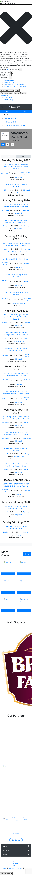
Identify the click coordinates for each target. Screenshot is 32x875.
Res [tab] (23, 156)
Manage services (9, 82)
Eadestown (27, 438)
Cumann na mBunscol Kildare (15, 125)
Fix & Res (8, 111)
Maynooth (4, 173)
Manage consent (6, 874)
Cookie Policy (8, 97)
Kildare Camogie (10, 118)
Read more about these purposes (15, 86)
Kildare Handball (10, 122)
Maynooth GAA (19, 213)
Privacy (11, 868)
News (24, 111)
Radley (18, 535)
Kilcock (26, 422)
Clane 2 (27, 281)
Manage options (9, 80)
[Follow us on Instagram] (17, 833)
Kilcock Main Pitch (19, 341)
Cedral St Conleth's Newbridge (18, 252)
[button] (16, 27)
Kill (5, 190)
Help (5, 868)
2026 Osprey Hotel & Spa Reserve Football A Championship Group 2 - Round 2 (16, 166)
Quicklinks (6, 850)
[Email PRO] (14, 833)
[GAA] (5, 819)
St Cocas (5, 338)
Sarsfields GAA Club (19, 303)
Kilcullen (19, 494)
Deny (17, 90)
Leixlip (5, 532)
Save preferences (20, 93)
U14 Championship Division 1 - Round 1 (16, 259)
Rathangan (26, 512)
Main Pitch (18, 229)
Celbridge (27, 322)
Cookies (19, 868)
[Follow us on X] (16, 833)
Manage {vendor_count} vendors (14, 84)
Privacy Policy (8, 100)
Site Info (6, 854)
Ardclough (18, 267)
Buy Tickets (16, 840)
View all (27, 554)
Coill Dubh (26, 210)
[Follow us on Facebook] (15, 833)
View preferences (6, 93)
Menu (5, 846)
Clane (5, 226)
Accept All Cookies (7, 90)
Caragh (4, 249)
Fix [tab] (9, 156)
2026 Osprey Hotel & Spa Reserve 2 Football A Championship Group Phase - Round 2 (16, 317)
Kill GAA (19, 193)
